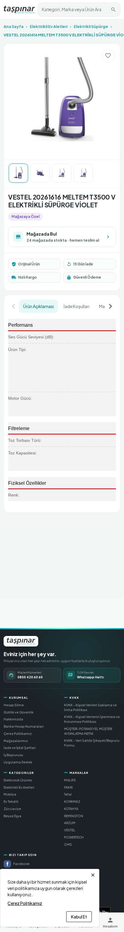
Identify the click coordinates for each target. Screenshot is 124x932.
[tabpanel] (62, 410)
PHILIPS (70, 780)
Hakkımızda (13, 719)
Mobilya (10, 794)
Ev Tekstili (11, 801)
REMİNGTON (73, 816)
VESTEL (69, 830)
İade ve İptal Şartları (20, 748)
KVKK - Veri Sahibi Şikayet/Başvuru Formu (91, 742)
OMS (68, 844)
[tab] (38, 306)
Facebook (21, 864)
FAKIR (68, 787)
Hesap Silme (14, 705)
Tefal (68, 794)
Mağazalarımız (16, 741)
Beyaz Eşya (12, 816)
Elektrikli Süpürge (91, 26)
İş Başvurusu (13, 755)
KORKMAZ (72, 801)
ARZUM (69, 823)
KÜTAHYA (71, 809)
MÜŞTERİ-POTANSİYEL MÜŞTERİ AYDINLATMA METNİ (88, 731)
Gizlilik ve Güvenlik (18, 712)
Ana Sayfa (13, 26)
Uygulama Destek (18, 762)
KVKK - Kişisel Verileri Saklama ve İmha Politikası (90, 707)
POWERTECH (74, 837)
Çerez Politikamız (18, 733)
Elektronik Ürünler (18, 780)
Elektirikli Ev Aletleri (48, 26)
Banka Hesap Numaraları (24, 726)
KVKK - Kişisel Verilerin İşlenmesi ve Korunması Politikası (92, 719)
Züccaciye (12, 809)
